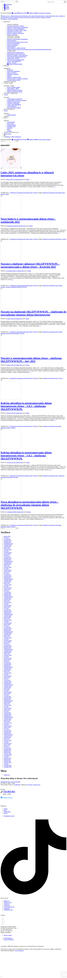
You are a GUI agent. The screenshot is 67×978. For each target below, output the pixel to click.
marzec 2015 (7, 709)
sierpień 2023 (7, 564)
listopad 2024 (7, 542)
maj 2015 (6, 706)
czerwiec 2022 (7, 584)
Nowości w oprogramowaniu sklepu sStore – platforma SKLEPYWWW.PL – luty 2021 (31, 360)
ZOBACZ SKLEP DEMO (15, 64)
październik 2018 (8, 649)
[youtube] (4, 818)
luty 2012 (6, 756)
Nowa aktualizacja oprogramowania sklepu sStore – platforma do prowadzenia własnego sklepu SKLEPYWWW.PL (30, 504)
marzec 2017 (7, 677)
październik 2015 (8, 700)
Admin (27, 179)
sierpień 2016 (7, 687)
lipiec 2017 (7, 671)
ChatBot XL (32, 13)
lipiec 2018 (7, 654)
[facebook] (1, 818)
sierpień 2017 (7, 670)
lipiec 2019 (7, 636)
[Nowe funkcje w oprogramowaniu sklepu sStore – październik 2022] (11, 215)
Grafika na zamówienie (13, 103)
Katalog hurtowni (11, 40)
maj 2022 (6, 586)
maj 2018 (6, 656)
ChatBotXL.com (8, 909)
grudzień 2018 (7, 646)
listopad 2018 (7, 648)
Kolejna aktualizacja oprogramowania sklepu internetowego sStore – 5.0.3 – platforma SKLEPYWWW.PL (26, 406)
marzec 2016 (7, 693)
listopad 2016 (7, 683)
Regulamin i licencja (9, 816)
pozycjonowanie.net (9, 907)
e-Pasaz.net (7, 905)
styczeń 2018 (7, 662)
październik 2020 (8, 614)
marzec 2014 (7, 727)
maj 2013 (6, 742)
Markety (9, 75)
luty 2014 (6, 728)
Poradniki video (11, 126)
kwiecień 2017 (8, 676)
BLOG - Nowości (12, 62)
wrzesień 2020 (7, 615)
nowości (3, 194)
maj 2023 (6, 568)
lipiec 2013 (7, 739)
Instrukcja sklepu (11, 125)
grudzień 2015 (7, 698)
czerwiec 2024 (7, 549)
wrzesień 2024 (7, 545)
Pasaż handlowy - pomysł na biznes (16, 48)
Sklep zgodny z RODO (13, 58)
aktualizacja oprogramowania (50, 378)
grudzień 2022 (7, 576)
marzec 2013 (7, 745)
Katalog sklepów (11, 115)
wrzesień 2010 (7, 767)
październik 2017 (8, 667)
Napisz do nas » (8, 798)
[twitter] (2, 818)
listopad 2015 (7, 699)
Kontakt (9, 131)
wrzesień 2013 (7, 736)
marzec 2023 (7, 571)
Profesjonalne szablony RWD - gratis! (17, 30)
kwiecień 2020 (8, 623)
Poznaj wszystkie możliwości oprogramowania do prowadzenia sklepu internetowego (29, 49)
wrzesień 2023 (7, 562)
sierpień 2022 (7, 582)
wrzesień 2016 (7, 686)
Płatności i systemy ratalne (14, 77)
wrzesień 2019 (7, 633)
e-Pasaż (15, 13)
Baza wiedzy (10, 123)
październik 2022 (8, 579)
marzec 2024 (7, 554)
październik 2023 (8, 561)
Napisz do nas (36, 784)
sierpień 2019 (7, 634)
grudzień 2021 (7, 593)
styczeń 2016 (7, 696)
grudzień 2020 (7, 611)
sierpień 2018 (7, 652)
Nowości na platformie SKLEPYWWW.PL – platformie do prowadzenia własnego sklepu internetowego (33, 313)
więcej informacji (19, 950)
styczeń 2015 (7, 712)
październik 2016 (8, 684)
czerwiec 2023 (7, 567)
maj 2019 (6, 639)
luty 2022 (6, 590)
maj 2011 (6, 764)
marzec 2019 (7, 642)
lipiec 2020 (7, 618)
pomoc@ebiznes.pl (9, 939)
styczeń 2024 (7, 557)
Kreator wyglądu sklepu (13, 43)
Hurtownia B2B (11, 46)
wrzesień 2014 (7, 718)
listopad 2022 (7, 577)
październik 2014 (8, 717)
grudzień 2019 (7, 629)
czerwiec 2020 (7, 620)
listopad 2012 (7, 750)
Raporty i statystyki (12, 34)
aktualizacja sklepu (5, 427)
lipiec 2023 (7, 565)
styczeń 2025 (7, 539)
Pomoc (6, 808)
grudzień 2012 (7, 749)
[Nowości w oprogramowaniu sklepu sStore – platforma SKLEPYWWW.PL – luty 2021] (11, 354)
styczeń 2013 (7, 747)
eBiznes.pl (6, 901)
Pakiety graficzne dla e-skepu (14, 91)
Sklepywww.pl (8, 902)
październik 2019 (8, 631)
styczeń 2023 (7, 574)
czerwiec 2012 (7, 753)
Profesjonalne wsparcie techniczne (16, 54)
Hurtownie (10, 69)
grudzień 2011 (7, 758)
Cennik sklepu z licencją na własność (16, 100)
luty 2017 (6, 678)
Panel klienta (7, 811)
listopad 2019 (7, 630)
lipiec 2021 (7, 601)
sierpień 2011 (7, 761)
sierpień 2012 (7, 752)
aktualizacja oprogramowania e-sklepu (52, 285)
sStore (7, 194)
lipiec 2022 (7, 583)
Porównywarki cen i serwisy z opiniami (17, 78)
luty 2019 (6, 643)
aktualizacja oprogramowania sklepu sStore (53, 192)
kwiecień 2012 (8, 755)
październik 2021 (8, 596)
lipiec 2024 (7, 548)
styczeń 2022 (7, 592)
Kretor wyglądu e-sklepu (13, 87)
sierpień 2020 (7, 617)
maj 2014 (6, 724)
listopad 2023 (7, 560)
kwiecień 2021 (8, 605)
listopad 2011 (7, 759)
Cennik (6, 94)
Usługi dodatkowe (12, 106)
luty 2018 (6, 661)
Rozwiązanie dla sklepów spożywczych (17, 42)
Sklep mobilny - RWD (13, 88)
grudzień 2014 (7, 714)
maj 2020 (6, 621)
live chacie (29, 784)
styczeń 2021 (7, 609)
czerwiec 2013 (7, 740)
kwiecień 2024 (8, 552)
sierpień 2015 (7, 702)
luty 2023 (6, 573)
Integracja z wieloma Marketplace (16, 29)
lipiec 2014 (7, 721)
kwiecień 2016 (8, 692)
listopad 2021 (7, 595)
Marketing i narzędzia (12, 74)
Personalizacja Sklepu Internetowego (16, 56)
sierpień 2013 (7, 737)
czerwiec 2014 (7, 723)
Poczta (5, 813)
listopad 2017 (7, 665)
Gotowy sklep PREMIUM (14, 61)
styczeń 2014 (7, 730)
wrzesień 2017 (7, 668)
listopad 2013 (7, 733)
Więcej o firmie (8, 935)
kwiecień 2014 (8, 725)
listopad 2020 (7, 612)
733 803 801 (17, 784)
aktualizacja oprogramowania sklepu (51, 239)
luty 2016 (6, 695)
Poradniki (9, 128)
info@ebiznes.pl (8, 938)
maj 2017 (6, 674)
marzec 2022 (7, 589)
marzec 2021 (7, 607)
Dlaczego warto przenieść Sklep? (15, 59)
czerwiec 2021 (7, 602)
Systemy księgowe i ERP (13, 80)
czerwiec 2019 (7, 637)
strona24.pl (7, 908)
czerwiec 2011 (7, 762)
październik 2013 (8, 734)
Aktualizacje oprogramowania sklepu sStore (21, 192)
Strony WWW (23, 13)
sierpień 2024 (7, 546)
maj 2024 (6, 551)
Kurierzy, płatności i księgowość (15, 33)
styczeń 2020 (7, 627)
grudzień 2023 (7, 558)
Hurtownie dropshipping (13, 71)
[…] (54, 186)
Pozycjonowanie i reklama (43, 13)
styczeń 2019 (7, 645)
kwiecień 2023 (8, 570)
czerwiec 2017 (7, 673)
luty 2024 (6, 555)
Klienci (6, 110)
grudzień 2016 (7, 681)
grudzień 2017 (7, 664)
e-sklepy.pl (6, 904)
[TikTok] (33, 894)
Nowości (35, 192)
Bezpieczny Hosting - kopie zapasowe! (17, 55)
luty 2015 (6, 711)
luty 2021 (6, 608)
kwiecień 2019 (8, 640)
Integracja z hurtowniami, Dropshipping (17, 27)
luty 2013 (6, 746)
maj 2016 (6, 690)
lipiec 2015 (7, 703)
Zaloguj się (7, 775)
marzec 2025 (7, 536)
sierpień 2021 (7, 599)
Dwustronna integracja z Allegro (15, 26)
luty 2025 (6, 537)
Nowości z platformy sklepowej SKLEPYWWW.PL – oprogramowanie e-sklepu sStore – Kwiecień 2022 (30, 265)
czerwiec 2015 (7, 705)
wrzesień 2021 (7, 598)
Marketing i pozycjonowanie (14, 31)
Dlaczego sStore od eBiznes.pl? (15, 52)
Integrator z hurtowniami (13, 101)
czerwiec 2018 (7, 655)
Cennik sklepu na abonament (14, 99)
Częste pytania (11, 122)
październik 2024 (8, 543)
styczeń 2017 (7, 680)
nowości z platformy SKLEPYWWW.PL (16, 287)
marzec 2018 (7, 659)
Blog (8, 129)
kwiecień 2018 (8, 658)
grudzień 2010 (7, 765)
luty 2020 (6, 626)
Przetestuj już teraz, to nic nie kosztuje (10, 781)
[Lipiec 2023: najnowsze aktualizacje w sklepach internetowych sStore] (11, 168)
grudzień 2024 (7, 540)
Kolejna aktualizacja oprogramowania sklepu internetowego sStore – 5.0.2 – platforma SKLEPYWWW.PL (26, 455)
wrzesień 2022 (7, 580)
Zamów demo (7, 133)
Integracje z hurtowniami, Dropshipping (17, 39)
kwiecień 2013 (8, 743)
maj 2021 (6, 604)
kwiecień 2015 (8, 708)
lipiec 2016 (7, 689)
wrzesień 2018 (7, 651)
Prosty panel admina (12, 45)
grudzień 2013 (7, 731)
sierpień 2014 (7, 720)
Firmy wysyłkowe (12, 72)
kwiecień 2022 (8, 587)
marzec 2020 (7, 624)
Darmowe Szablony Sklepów (14, 90)
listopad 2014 (7, 715)
